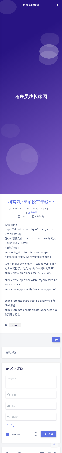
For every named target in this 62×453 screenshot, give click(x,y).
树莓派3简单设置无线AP (31, 202)
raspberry (15, 325)
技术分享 (32, 212)
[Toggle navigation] (56, 5)
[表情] (35, 434)
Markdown (15, 434)
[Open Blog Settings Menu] (54, 444)
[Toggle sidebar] (5, 5)
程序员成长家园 (31, 5)
